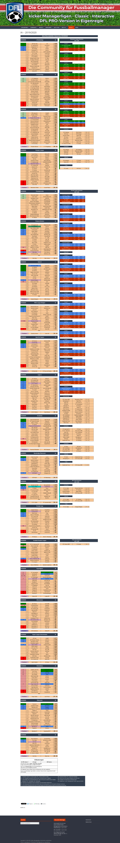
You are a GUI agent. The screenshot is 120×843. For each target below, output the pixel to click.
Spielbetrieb (24, 27)
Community (33, 27)
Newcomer (48, 27)
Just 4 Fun (56, 27)
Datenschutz (89, 822)
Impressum (88, 819)
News (76, 27)
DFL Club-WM (57, 830)
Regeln (41, 27)
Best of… (64, 27)
